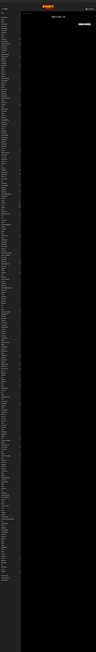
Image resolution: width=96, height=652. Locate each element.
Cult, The (3, 128)
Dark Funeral (3, 133)
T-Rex (2, 508)
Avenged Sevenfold (5, 54)
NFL (2, 392)
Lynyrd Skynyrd (4, 338)
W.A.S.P (2, 549)
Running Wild (4, 449)
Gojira (2, 237)
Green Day (3, 248)
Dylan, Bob (3, 187)
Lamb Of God (4, 322)
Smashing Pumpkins (5, 477)
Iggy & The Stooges (5, 279)
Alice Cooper (3, 26)
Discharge (3, 168)
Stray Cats (3, 499)
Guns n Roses (4, 257)
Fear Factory (3, 220)
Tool (2, 521)
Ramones (3, 436)
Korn (2, 307)
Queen (2, 429)
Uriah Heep (3, 534)
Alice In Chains (4, 28)
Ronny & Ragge (4, 447)
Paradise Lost (4, 412)
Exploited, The (4, 211)
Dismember (3, 170)
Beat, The (3, 72)
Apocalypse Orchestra (5, 43)
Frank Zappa (3, 567)
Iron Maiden (3, 283)
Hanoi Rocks (3, 261)
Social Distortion (4, 482)
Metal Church (4, 360)
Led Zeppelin (4, 325)
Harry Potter (3, 266)
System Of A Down (5, 506)
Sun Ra (2, 501)
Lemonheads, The (4, 327)
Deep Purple (3, 144)
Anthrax (2, 37)
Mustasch (3, 379)
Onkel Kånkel (3, 403)
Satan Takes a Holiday (5, 455)
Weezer (2, 551)
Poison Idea (3, 425)
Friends (2, 231)
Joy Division (3, 296)
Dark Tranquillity (4, 135)
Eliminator (3, 198)
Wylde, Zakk (3, 562)
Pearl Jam (3, 416)
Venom (2, 541)
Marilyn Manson (4, 346)
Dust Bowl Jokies (4, 185)
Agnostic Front (4, 24)
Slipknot (3, 475)
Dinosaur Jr (3, 163)
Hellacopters (4, 272)
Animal (2, 35)
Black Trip (3, 83)
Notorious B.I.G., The (5, 397)
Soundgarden (4, 493)
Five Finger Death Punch (6, 224)
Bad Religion (3, 63)
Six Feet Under (4, 471)
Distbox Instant (4, 172)
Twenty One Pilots (5, 530)
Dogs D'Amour (4, 174)
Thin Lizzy (3, 514)
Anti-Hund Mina (4, 41)
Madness (3, 340)
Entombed (3, 202)
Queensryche (3, 431)
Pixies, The (3, 421)
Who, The (3, 554)
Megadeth (3, 357)
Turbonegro (3, 527)
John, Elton (3, 292)
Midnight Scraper (4, 364)
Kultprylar (3, 316)
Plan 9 (2, 423)
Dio (2, 165)
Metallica (3, 362)
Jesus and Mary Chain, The (6, 288)
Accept (2, 19)
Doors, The (3, 176)
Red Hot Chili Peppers (5, 440)
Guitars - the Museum (5, 255)
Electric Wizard (4, 196)
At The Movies (4, 50)
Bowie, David (3, 93)
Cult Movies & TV (4, 314)
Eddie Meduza (4, 355)
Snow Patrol (3, 479)
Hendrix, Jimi (4, 290)
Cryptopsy (3, 126)
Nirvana (2, 394)
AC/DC (2, 22)
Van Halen (3, 538)
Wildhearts (3, 556)
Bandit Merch (4, 65)
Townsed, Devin (4, 523)
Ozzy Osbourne (4, 410)
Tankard (3, 510)
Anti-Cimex (3, 39)
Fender (2, 222)
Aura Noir (3, 52)
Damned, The (4, 131)
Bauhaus (3, 69)
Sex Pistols (3, 462)
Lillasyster (3, 333)
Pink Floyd (3, 418)
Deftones (3, 148)
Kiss (2, 305)
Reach (2, 438)
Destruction (3, 157)
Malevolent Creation (5, 342)
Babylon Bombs (4, 56)
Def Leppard (4, 146)
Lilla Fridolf (3, 331)
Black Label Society (5, 78)
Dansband (3, 571)
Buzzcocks (3, 104)
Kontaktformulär (4, 575)
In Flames (3, 281)
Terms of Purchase (5, 578)
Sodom (2, 484)
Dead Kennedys (4, 137)
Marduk (2, 344)
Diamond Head (4, 159)
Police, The (3, 427)
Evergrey (3, 207)
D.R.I (2, 181)
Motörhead (3, 375)
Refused (3, 442)
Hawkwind (3, 268)
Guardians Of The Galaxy (6, 253)
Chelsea (3, 113)
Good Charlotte (4, 240)
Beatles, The (3, 74)
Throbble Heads (4, 517)
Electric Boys (4, 192)
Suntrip (2, 503)
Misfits (2, 370)
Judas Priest (3, 298)
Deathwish (3, 141)
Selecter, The (4, 460)
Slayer (2, 473)
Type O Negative (4, 532)
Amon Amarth (4, 30)
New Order (3, 390)
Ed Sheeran (3, 189)
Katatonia (3, 301)
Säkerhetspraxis (4, 580)
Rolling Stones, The (5, 445)
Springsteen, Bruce (5, 495)
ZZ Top (2, 569)
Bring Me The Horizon (5, 98)
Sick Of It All (4, 466)
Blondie (2, 87)
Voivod (2, 543)
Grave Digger (4, 244)
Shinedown (3, 464)
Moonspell (3, 373)
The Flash (3, 226)
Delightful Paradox (5, 152)
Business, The (4, 102)
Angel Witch (3, 32)
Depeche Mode (4, 155)
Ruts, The (3, 453)
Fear (2, 218)
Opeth (2, 408)
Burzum (2, 100)
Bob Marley (3, 91)
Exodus (2, 209)
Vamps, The (3, 536)
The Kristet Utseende (5, 312)
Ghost (2, 233)
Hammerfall (3, 259)
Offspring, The (4, 401)
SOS (2, 490)
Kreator (2, 309)
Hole (2, 274)
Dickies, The (3, 161)
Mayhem (3, 353)
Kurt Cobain (3, 318)
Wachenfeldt (3, 547)
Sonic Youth (3, 488)
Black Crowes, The (28, 13)
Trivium (2, 525)
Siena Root (3, 469)
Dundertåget (4, 183)
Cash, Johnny (3, 111)
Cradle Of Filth (4, 124)
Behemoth (3, 76)
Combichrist (3, 117)
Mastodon (3, 349)
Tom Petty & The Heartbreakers (7, 519)
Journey (2, 294)
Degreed (3, 150)
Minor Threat (4, 366)
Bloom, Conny (4, 89)
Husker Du (3, 277)
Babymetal (3, 59)
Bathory (3, 67)
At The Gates (4, 48)
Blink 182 (3, 85)
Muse (2, 377)
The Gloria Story (4, 235)
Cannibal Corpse (4, 109)
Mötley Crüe (3, 381)
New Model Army (4, 388)
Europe (2, 205)
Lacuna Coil (3, 320)
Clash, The (3, 115)
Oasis (2, 399)
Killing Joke (3, 303)
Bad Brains (3, 61)
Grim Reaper (3, 250)
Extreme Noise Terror (5, 213)
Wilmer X (3, 558)
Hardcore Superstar (5, 264)
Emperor (3, 200)
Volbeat (2, 545)
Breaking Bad (4, 96)
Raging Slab (3, 434)
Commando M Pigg (5, 120)
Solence (2, 486)
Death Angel (3, 139)
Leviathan (3, 329)
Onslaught (3, 405)
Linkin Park (3, 336)
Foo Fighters (3, 229)
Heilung (2, 270)
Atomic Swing (4, 46)
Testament (3, 512)
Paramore (3, 414)
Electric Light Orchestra (6, 194)
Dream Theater (4, 179)
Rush (2, 451)
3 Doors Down (4, 17)
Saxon (2, 458)
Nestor (2, 386)
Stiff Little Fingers (5, 497)
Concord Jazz (4, 122)
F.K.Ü (2, 216)
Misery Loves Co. (4, 368)
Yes (2, 565)
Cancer (2, 107)
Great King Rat (4, 246)
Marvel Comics (4, 351)
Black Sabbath (4, 80)
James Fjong (3, 285)
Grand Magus (4, 242)
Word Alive (3, 560)
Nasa (2, 384)
